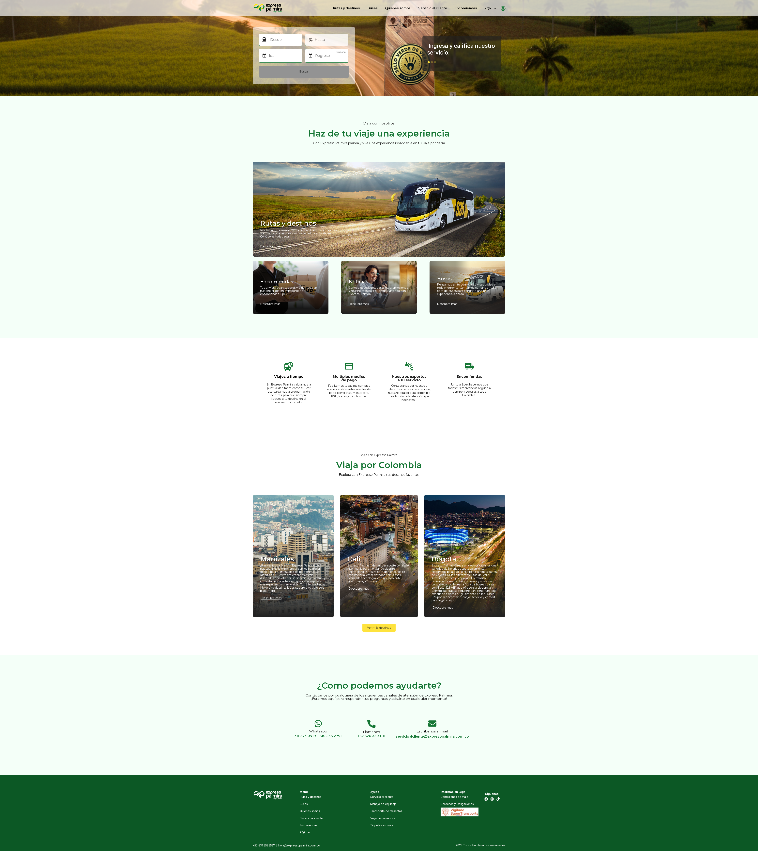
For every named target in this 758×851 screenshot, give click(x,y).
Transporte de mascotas (386, 811)
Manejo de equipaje (383, 804)
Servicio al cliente (432, 8)
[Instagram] (492, 799)
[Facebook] (486, 799)
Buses (373, 8)
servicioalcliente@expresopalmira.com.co (432, 736)
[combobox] (284, 40)
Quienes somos (398, 8)
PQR (488, 8)
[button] (428, 62)
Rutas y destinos (346, 8)
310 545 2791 (331, 736)
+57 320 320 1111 (371, 736)
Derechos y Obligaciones (457, 804)
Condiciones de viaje (454, 796)
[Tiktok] (498, 799)
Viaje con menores (382, 818)
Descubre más (271, 598)
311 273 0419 (305, 736)
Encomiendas (466, 8)
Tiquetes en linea (381, 825)
